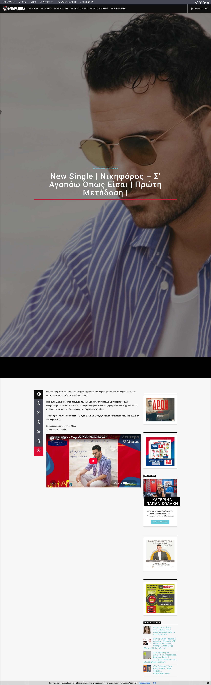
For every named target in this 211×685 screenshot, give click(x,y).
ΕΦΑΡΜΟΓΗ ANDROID (67, 2)
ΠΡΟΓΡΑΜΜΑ (9, 2)
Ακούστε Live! (201, 8)
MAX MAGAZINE (101, 8)
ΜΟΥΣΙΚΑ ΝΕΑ (81, 8)
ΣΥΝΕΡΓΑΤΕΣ (47, 2)
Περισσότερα (144, 683)
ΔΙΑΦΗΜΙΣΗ (120, 8)
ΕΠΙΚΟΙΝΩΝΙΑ (87, 2)
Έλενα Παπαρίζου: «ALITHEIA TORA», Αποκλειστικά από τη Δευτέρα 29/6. (164, 655)
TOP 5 (23, 2)
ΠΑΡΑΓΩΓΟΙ (63, 8)
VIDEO (33, 2)
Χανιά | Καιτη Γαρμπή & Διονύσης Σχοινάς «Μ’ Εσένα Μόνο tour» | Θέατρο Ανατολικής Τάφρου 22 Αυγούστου (159, 668)
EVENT (35, 8)
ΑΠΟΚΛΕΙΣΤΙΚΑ (99, 179)
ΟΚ (154, 683)
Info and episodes (160, 546)
